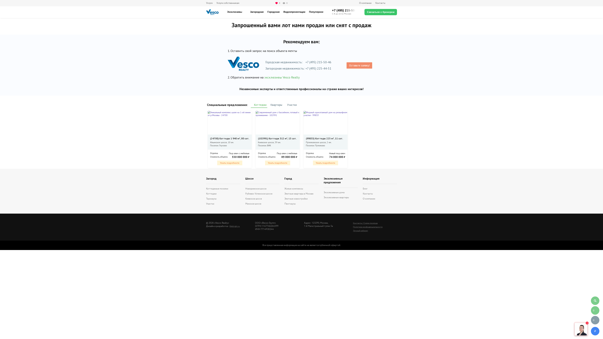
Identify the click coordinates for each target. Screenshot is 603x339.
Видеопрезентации (294, 12)
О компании (365, 3)
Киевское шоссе (253, 198)
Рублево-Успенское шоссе (258, 193)
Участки (210, 203)
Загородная (257, 12)
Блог (365, 188)
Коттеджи (211, 193)
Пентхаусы (290, 203)
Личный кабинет (360, 230)
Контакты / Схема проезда (365, 223)
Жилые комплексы (293, 188)
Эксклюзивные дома (334, 192)
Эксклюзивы (234, 12)
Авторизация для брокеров (393, 3)
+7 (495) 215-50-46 (318, 62)
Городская (273, 12)
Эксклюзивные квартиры (336, 197)
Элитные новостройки (296, 198)
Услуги (209, 3)
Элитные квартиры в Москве (298, 193)
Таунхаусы (211, 198)
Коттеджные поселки (217, 188)
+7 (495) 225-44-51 (318, 68)
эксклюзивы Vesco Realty (282, 77)
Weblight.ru (234, 226)
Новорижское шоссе (255, 188)
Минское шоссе (253, 203)
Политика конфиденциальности (368, 227)
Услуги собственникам (227, 3)
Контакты (380, 3)
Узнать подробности (229, 162)
